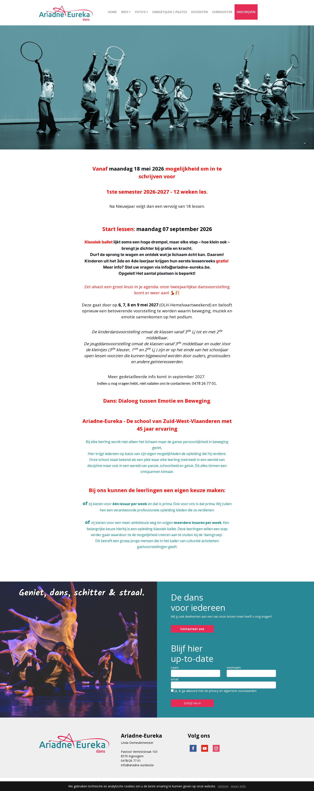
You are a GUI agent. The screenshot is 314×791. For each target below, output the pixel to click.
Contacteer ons (192, 629)
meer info (238, 786)
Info (126, 12)
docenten (199, 12)
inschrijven (246, 12)
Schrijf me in (192, 703)
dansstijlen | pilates (170, 12)
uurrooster (222, 12)
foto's (141, 12)
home (112, 12)
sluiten (223, 786)
